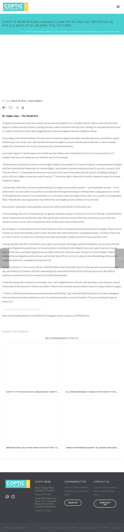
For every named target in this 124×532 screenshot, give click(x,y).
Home (21, 32)
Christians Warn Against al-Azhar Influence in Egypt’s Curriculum (93, 447)
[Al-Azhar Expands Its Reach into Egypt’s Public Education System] (92, 365)
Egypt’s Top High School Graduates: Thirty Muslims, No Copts (33, 392)
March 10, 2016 (19, 100)
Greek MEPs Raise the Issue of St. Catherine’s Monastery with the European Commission (46, 502)
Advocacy (57, 528)
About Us (45, 528)
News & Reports (35, 100)
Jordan (15, 332)
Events (106, 528)
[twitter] (13, 497)
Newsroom (94, 528)
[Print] (24, 107)
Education (6, 332)
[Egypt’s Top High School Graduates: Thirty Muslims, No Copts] (33, 365)
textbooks (23, 332)
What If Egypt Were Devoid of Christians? (45, 489)
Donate (83, 528)
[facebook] (7, 497)
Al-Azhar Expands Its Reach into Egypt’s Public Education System (93, 392)
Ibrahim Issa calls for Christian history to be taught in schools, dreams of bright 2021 (33, 447)
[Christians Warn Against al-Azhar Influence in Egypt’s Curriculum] (92, 421)
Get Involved (70, 528)
